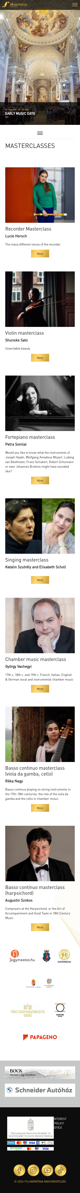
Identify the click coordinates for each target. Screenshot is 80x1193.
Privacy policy (53, 1123)
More (40, 254)
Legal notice (52, 1127)
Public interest (54, 1119)
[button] (75, 5)
